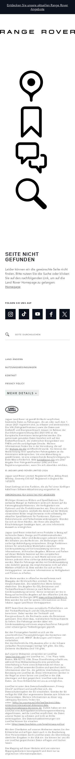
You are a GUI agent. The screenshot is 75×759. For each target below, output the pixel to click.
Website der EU (18, 448)
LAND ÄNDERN (14, 359)
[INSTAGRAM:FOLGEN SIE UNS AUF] (10, 314)
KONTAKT (11, 375)
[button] (37, 16)
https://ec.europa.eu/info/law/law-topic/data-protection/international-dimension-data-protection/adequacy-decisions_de (32, 704)
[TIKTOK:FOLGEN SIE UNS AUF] (24, 314)
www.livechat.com (15, 656)
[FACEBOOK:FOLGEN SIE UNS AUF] (51, 314)
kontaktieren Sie (46, 459)
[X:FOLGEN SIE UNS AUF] (64, 314)
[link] (37, 53)
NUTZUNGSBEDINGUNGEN (21, 367)
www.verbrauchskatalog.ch (53, 597)
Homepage (12, 286)
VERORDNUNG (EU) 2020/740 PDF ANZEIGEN (30, 494)
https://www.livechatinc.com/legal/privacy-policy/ (38, 723)
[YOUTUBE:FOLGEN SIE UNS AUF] (37, 314)
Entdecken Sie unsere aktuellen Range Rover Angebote (37, 7)
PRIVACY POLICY (15, 383)
